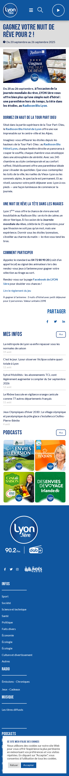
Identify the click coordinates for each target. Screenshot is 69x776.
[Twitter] (11, 569)
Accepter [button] (28, 765)
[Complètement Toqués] (50, 456)
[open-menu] (31, 10)
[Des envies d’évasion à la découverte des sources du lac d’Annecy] (18, 456)
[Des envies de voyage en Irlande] (50, 488)
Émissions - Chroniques (16, 681)
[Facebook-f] (5, 569)
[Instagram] (17, 569)
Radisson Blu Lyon (35, 105)
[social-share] (45, 321)
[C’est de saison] (18, 488)
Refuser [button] (14, 765)
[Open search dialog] (40, 10)
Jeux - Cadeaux (11, 689)
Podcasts (9, 733)
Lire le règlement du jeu (17, 290)
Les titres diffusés (12, 709)
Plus (61, 334)
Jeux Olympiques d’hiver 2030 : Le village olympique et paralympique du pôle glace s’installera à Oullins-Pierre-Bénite (34, 416)
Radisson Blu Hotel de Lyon (23, 129)
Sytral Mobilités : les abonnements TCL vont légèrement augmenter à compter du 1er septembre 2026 (34, 379)
